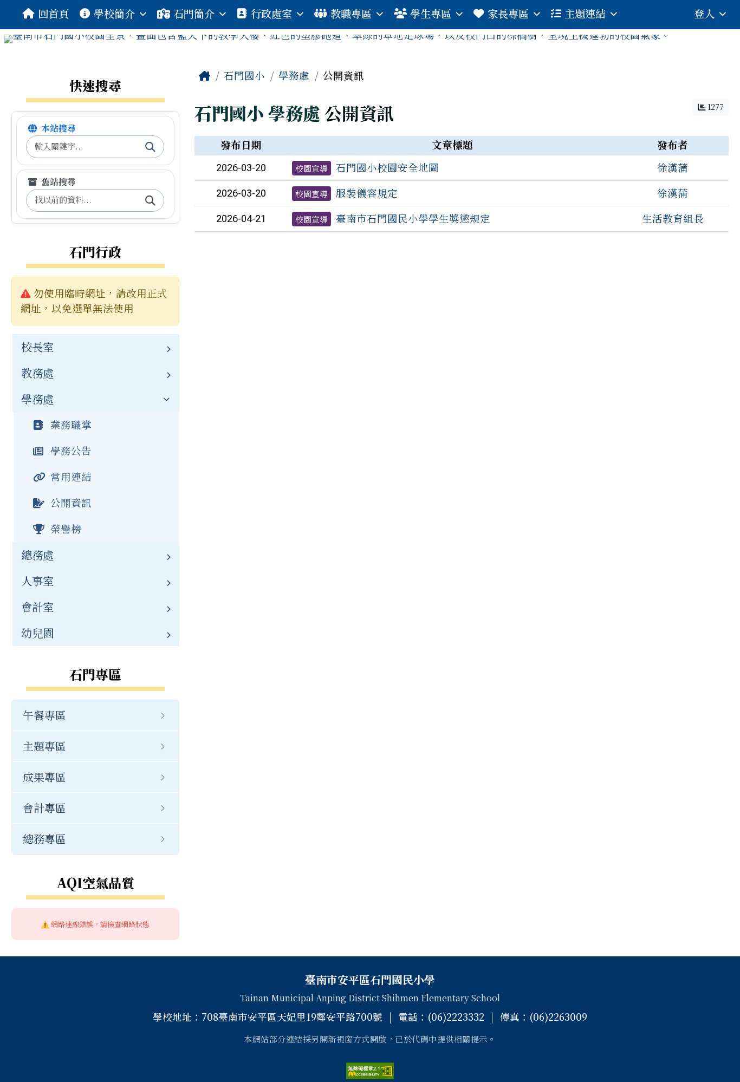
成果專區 (44, 777)
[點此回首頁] (370, 39)
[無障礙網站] (370, 1069)
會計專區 (44, 808)
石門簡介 (194, 13)
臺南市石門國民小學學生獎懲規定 (413, 218)
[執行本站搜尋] (150, 147)
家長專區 (508, 13)
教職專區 (351, 13)
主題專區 (44, 746)
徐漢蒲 (672, 167)
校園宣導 (311, 168)
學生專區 (430, 13)
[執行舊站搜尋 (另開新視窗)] (150, 200)
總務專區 (44, 838)
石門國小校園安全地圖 (387, 167)
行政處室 (271, 13)
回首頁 (53, 13)
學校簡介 (114, 13)
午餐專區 (44, 715)
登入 (704, 13)
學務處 (293, 75)
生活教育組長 (673, 218)
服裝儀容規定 (367, 193)
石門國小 (244, 75)
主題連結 (585, 13)
